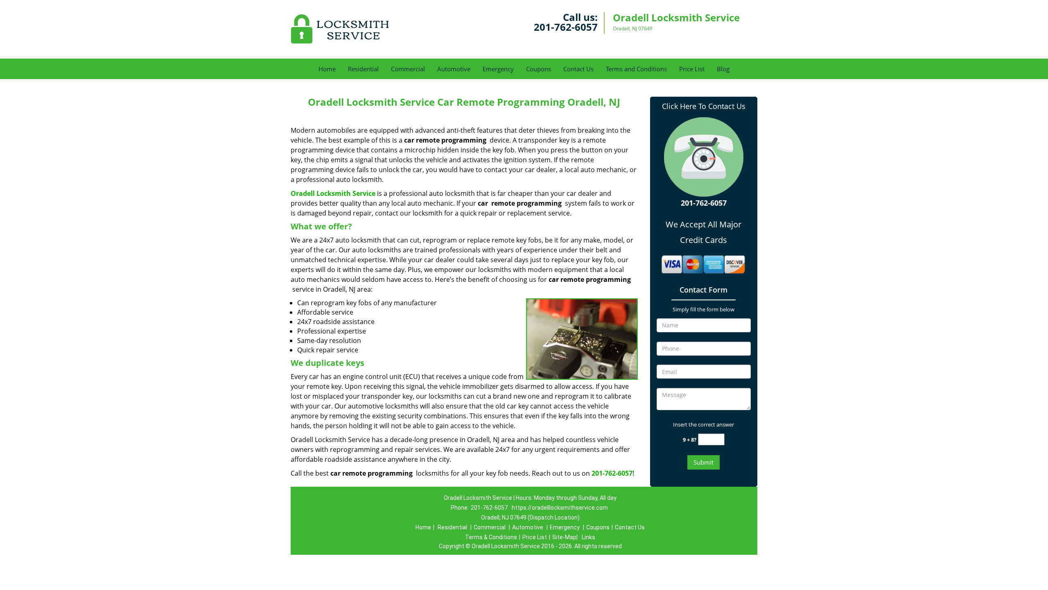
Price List (692, 69)
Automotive (453, 69)
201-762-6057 (566, 27)
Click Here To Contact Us (703, 106)
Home (327, 69)
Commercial (408, 69)
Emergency (498, 69)
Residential (363, 69)
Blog (723, 69)
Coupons (538, 69)
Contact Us (578, 69)
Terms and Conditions (636, 69)
